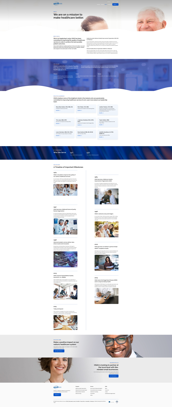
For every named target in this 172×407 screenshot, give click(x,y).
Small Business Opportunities (110, 393)
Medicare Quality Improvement (81, 388)
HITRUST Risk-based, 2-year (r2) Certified (72, 401)
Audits (91, 395)
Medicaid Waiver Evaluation (80, 391)
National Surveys (78, 393)
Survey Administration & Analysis (95, 390)
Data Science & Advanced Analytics (96, 388)
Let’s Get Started (113, 375)
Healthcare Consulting (94, 391)
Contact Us (109, 4)
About (106, 4)
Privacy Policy (82, 401)
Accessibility (87, 401)
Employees (108, 1)
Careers (114, 4)
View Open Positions (58, 350)
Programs (98, 4)
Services (102, 4)
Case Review (92, 393)
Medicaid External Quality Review (81, 390)
